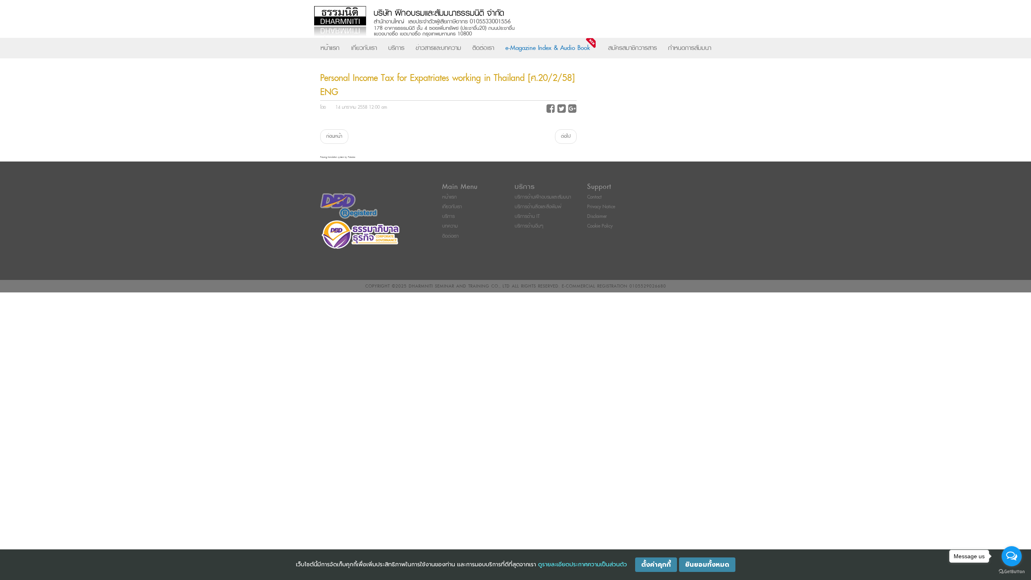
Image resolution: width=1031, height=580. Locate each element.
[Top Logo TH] (498, 22)
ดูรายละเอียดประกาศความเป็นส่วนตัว (582, 564)
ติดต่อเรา (483, 48)
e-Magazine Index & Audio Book (547, 48)
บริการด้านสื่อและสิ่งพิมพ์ (538, 207)
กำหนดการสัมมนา (689, 48)
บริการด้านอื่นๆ (529, 226)
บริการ (396, 48)
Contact (594, 197)
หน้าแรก (330, 48)
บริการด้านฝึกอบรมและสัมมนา (543, 197)
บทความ (450, 226)
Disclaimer (597, 216)
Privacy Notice (601, 207)
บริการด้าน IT (527, 216)
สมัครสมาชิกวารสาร (632, 48)
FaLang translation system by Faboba (337, 157)
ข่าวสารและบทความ (438, 48)
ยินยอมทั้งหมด (707, 565)
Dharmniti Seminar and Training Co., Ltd (459, 286)
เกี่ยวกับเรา (364, 48)
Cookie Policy (600, 226)
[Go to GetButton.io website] (1012, 571)
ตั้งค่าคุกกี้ (656, 565)
